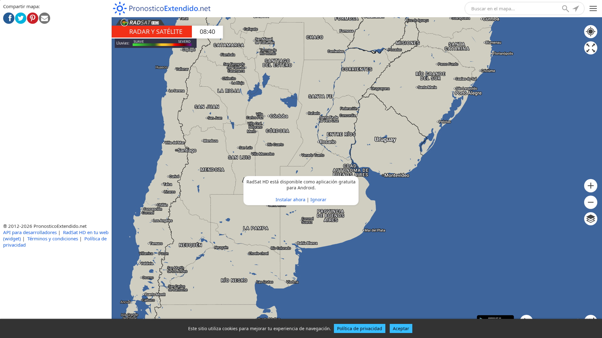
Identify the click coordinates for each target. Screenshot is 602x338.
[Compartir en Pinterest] (32, 18)
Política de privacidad (359, 328)
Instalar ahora (290, 199)
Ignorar (318, 199)
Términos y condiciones (52, 238)
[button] (590, 185)
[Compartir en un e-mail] (44, 18)
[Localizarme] (576, 9)
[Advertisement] (55, 76)
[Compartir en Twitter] (20, 18)
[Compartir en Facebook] (8, 18)
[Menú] (593, 8)
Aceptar (401, 328)
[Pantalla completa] (590, 47)
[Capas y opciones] (590, 218)
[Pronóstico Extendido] (162, 8)
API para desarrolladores (30, 232)
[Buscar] (566, 9)
